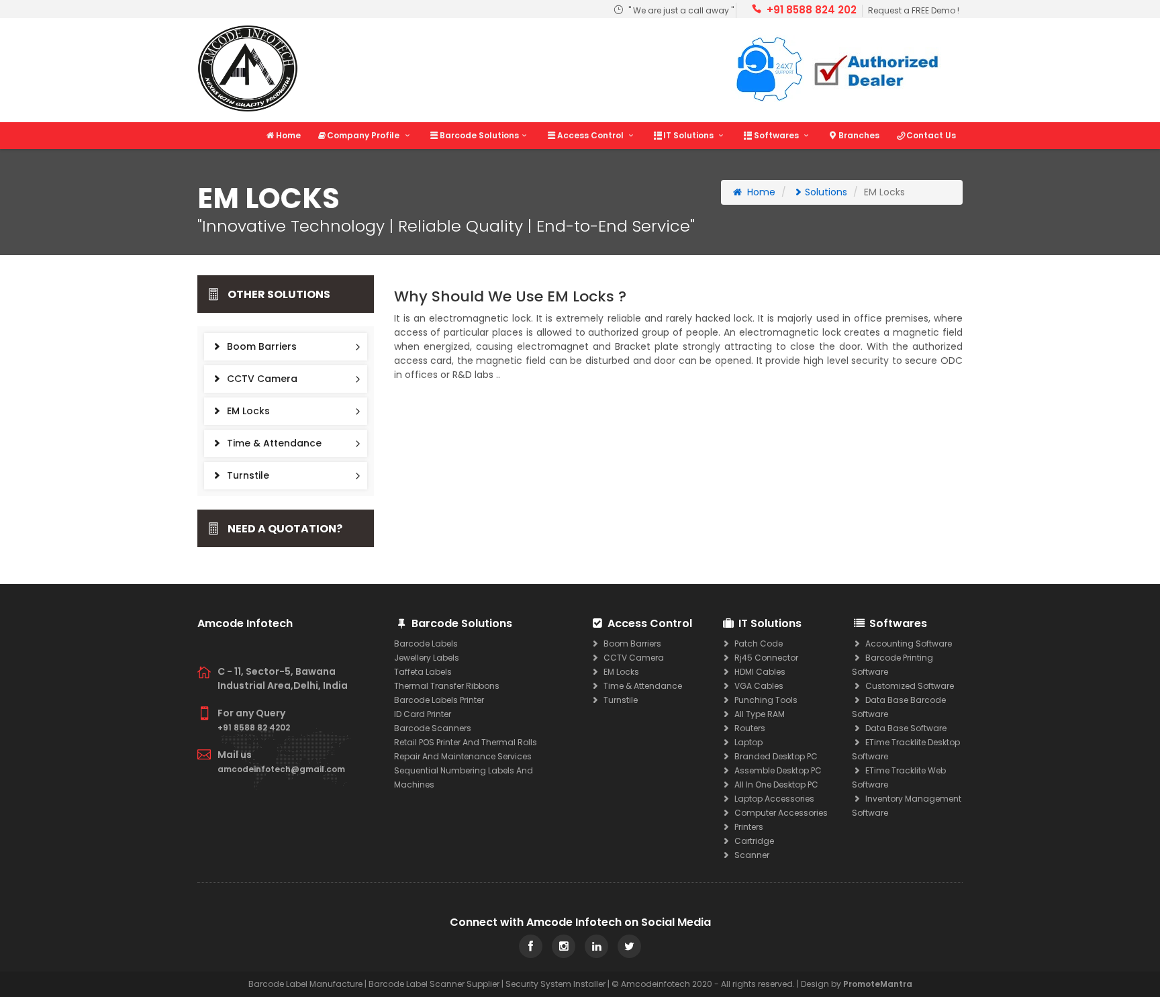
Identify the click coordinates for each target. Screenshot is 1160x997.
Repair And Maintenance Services (463, 756)
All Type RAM (758, 714)
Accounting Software (907, 643)
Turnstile (246, 475)
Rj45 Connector (765, 657)
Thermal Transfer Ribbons (446, 686)
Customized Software (908, 686)
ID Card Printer (422, 714)
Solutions (826, 192)
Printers (747, 827)
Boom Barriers (260, 346)
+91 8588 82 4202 (254, 727)
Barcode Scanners (432, 728)
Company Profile (364, 135)
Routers (748, 728)
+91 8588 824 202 (812, 10)
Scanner (750, 855)
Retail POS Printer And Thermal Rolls (465, 742)
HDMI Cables (758, 671)
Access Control (591, 135)
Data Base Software (905, 728)
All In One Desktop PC (775, 784)
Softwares (777, 135)
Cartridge (753, 841)
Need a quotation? (285, 528)
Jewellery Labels (426, 657)
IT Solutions (689, 135)
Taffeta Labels (423, 671)
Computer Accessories (780, 812)
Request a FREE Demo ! (913, 10)
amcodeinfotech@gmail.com (281, 769)
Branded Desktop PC (775, 756)
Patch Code (757, 643)
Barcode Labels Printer (439, 700)
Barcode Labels (426, 643)
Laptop (747, 742)
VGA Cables (757, 686)
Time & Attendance (273, 443)
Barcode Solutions (479, 135)
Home (288, 135)
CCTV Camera (260, 378)
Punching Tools (765, 700)
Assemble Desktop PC (777, 770)
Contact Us (931, 135)
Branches (858, 135)
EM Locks (247, 411)
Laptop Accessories (773, 798)
